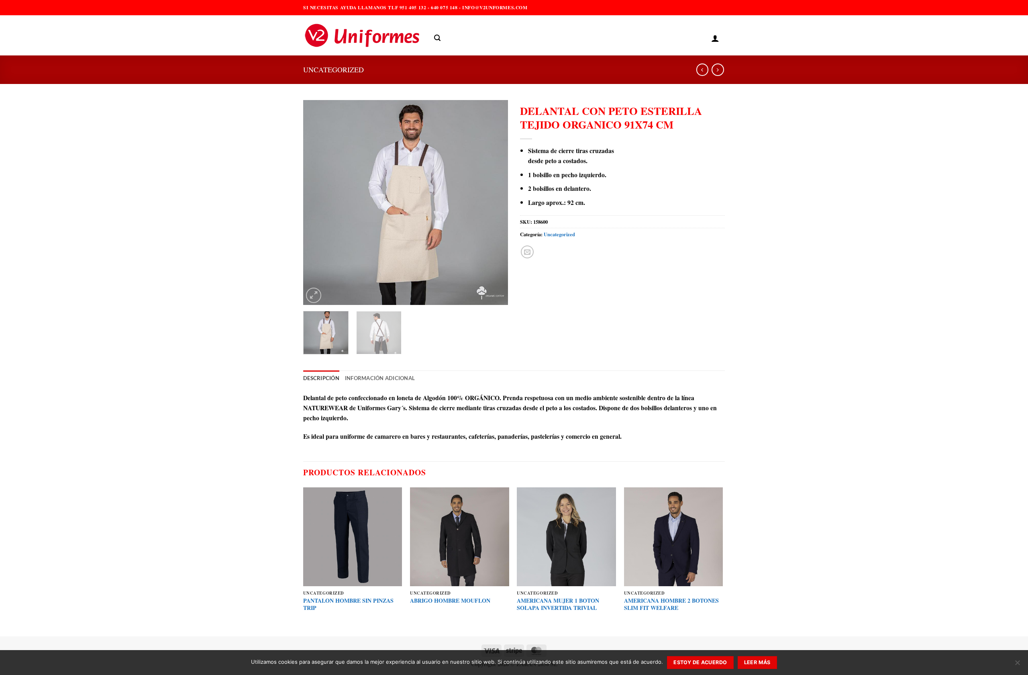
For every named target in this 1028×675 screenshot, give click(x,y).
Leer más (757, 662)
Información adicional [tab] (380, 378)
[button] (437, 38)
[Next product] (702, 69)
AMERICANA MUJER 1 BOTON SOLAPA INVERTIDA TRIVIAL (558, 604)
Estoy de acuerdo (700, 662)
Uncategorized (333, 69)
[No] (1017, 665)
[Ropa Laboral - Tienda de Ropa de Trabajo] (362, 35)
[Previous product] (718, 69)
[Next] (494, 202)
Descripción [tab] (321, 378)
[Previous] (317, 202)
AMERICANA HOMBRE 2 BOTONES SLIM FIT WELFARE (671, 604)
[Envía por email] (527, 251)
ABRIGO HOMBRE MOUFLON (450, 600)
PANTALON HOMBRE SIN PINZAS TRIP (348, 604)
